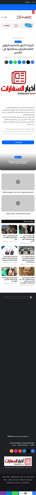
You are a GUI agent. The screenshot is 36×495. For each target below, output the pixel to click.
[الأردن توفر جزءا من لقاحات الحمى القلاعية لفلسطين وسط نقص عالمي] (27, 229)
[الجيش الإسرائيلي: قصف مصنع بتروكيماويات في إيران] (9, 229)
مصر (17, 480)
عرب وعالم (15, 38)
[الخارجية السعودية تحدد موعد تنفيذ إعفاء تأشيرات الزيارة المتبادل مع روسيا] (9, 250)
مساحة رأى (18, 483)
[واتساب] (15, 62)
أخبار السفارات (13, 443)
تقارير (14, 480)
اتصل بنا (32, 445)
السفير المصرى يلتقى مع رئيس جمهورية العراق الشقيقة (18, 162)
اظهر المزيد (18, 142)
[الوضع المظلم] (9, 18)
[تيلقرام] (11, 62)
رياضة (5, 480)
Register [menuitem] (27, 2)
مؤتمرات (9, 480)
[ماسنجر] (19, 62)
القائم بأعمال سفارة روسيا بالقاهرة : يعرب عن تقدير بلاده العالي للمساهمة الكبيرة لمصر (27, 280)
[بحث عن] (34, 18)
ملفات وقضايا (6, 477)
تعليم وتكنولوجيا (14, 477)
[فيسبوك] (32, 62)
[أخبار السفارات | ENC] (24, 17)
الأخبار (27, 477)
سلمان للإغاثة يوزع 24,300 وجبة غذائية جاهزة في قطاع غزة (9, 279)
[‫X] (28, 62)
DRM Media (10, 436)
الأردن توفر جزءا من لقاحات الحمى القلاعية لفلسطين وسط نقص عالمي (28, 238)
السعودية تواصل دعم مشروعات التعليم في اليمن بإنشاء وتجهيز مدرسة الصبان (28, 259)
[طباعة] (6, 62)
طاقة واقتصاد (10, 483)
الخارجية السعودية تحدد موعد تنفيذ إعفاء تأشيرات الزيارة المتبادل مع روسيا (9, 258)
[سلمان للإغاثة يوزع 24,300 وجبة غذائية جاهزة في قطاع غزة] (9, 271)
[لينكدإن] (24, 62)
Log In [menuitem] (33, 2)
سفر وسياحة (29, 480)
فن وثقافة (22, 480)
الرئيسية (21, 38)
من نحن (14, 445)
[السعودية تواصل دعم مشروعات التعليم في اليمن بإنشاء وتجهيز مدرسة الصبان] (27, 250)
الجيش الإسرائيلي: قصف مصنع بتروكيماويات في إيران (10, 237)
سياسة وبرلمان (25, 483)
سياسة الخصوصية (22, 445)
